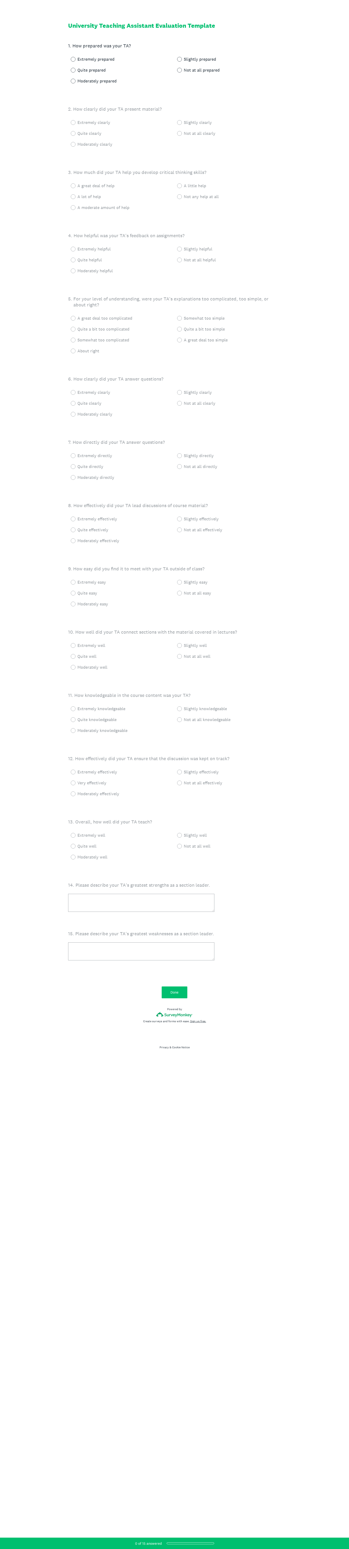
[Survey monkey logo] (174, 1014)
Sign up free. (198, 1021)
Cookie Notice (181, 1047)
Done (174, 992)
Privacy (164, 1047)
